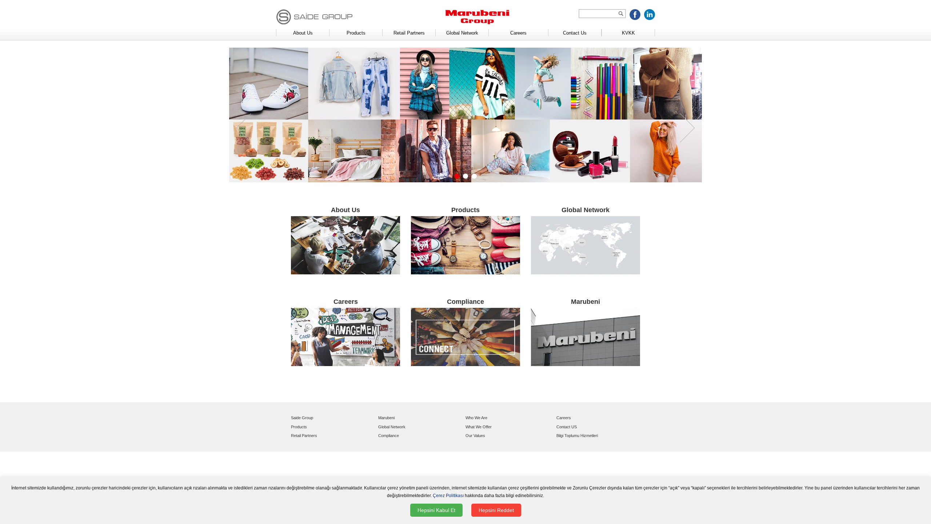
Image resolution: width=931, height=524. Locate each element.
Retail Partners (409, 33)
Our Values (475, 435)
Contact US (566, 427)
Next (687, 128)
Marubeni (386, 418)
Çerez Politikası (448, 495)
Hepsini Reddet (496, 510)
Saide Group (302, 418)
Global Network (462, 33)
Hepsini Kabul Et (436, 510)
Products (356, 33)
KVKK (628, 33)
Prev (243, 128)
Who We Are (476, 418)
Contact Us (575, 33)
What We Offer (479, 427)
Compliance (388, 435)
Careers (518, 33)
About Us (303, 33)
